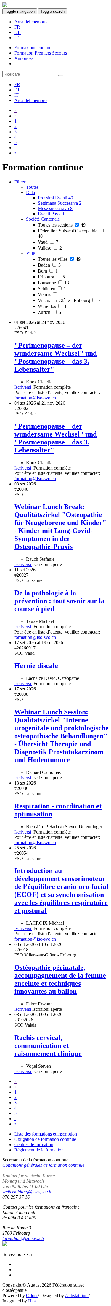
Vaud (48, 242)
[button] (30, 192)
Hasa (33, 1300)
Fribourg (51, 276)
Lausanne (53, 282)
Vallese (50, 247)
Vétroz (49, 294)
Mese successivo (55, 208)
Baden (49, 265)
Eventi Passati (51, 213)
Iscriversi (23, 387)
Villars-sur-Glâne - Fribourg (69, 300)
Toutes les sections (62, 224)
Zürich (49, 312)
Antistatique (77, 1295)
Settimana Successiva (59, 203)
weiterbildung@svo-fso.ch (26, 1191)
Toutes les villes (59, 259)
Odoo (32, 1295)
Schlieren (52, 288)
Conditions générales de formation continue (43, 1165)
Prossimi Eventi (55, 197)
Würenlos (52, 306)
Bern (48, 270)
